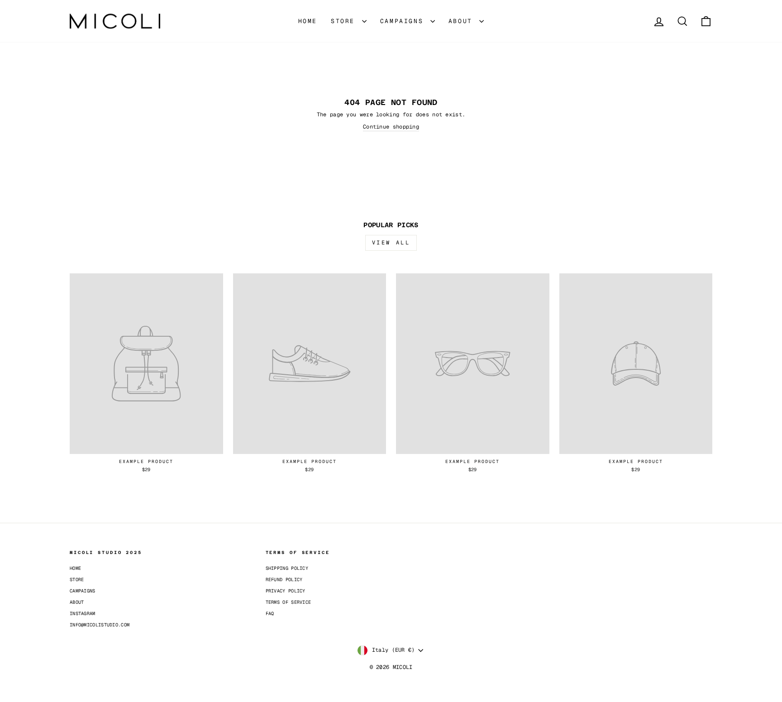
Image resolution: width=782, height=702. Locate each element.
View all (391, 242)
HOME (307, 21)
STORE (345, 21)
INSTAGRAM (82, 613)
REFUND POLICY (284, 580)
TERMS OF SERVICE (288, 602)
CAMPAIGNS (404, 21)
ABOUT (462, 21)
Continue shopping (391, 126)
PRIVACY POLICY (285, 591)
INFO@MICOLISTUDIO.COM (99, 625)
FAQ (270, 613)
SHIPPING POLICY (287, 568)
